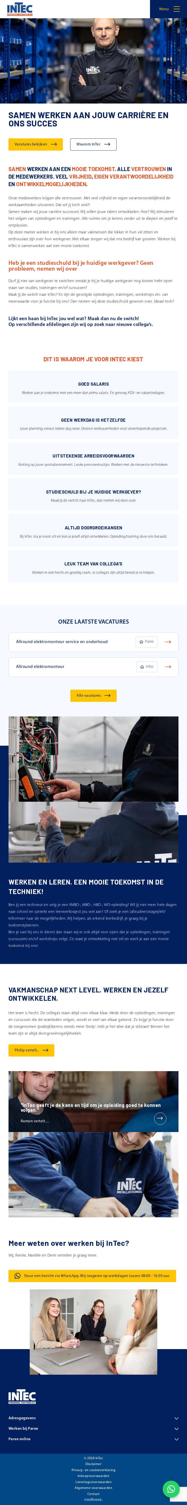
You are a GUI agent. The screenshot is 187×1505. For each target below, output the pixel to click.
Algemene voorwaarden (93, 1488)
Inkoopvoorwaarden (94, 1476)
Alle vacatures (88, 696)
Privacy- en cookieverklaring (93, 1470)
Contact (93, 1494)
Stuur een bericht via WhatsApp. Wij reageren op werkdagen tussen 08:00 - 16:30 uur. (97, 1276)
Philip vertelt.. (27, 1050)
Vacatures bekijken (31, 144)
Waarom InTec (88, 144)
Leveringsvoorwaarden (93, 1482)
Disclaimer (93, 1464)
